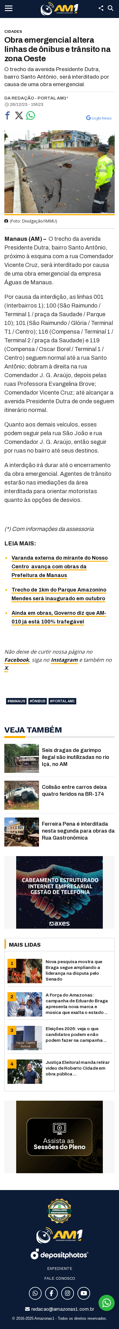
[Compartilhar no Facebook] (7, 117)
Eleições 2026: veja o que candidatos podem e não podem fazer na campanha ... (76, 1034)
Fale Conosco (59, 1278)
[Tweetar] (19, 117)
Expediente (59, 1268)
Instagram (64, 659)
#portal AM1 (62, 701)
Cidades (13, 31)
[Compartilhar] (101, 8)
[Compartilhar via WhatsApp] (30, 117)
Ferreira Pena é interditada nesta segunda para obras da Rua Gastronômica (78, 831)
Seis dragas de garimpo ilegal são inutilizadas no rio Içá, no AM (75, 757)
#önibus (38, 701)
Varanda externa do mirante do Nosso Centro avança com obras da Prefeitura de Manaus (60, 566)
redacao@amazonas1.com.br (62, 1309)
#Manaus (16, 701)
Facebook (16, 659)
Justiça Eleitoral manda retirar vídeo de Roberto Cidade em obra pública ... (78, 1068)
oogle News (102, 118)
